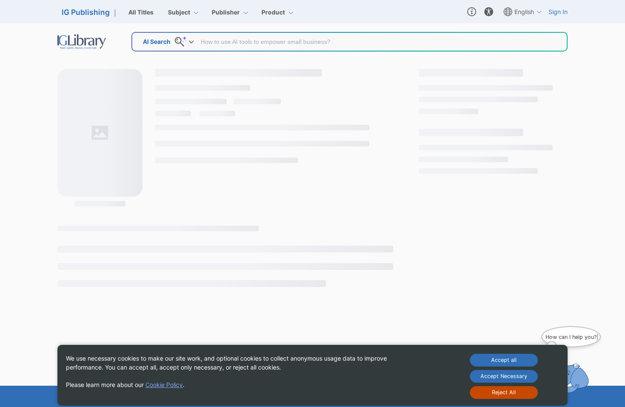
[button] (471, 12)
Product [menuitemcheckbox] (273, 12)
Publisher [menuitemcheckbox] (226, 12)
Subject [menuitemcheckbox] (179, 12)
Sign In (558, 11)
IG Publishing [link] (86, 12)
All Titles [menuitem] (140, 12)
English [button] (524, 11)
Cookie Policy (164, 384)
